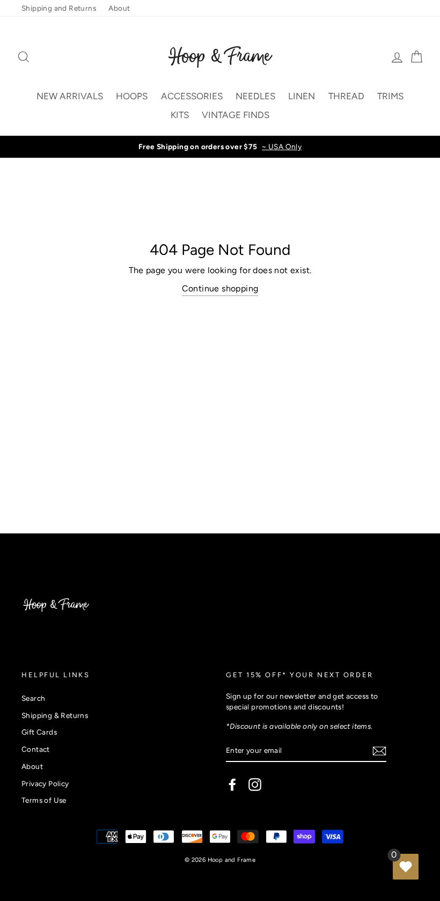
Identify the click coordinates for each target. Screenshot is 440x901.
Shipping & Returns (54, 715)
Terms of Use (44, 800)
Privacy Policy (45, 783)
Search (33, 698)
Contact (35, 749)
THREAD (346, 96)
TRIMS (390, 96)
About (119, 8)
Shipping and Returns (58, 8)
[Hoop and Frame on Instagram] (254, 784)
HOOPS (132, 96)
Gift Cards (39, 732)
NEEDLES (255, 96)
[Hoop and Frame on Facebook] (232, 784)
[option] (220, 146)
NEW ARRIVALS (69, 96)
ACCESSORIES (192, 96)
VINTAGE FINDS (235, 114)
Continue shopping (220, 288)
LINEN (301, 96)
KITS (180, 114)
